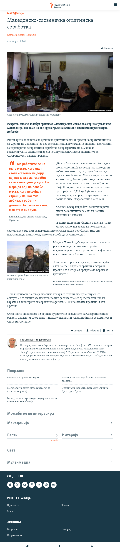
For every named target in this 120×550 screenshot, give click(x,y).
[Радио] (27, 546)
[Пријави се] (54, 485)
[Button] (107, 48)
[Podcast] (46, 485)
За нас (10, 511)
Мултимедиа (18, 462)
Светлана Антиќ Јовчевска (21, 35)
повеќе (54, 440)
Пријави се (13, 505)
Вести (12, 435)
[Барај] (92, 546)
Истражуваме (14, 535)
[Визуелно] (60, 546)
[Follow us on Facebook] (10, 485)
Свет (11, 450)
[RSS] (39, 485)
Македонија (15, 13)
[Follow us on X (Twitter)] (17, 485)
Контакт (66, 505)
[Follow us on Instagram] (32, 485)
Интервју (70, 435)
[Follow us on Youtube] (25, 485)
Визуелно (12, 529)
